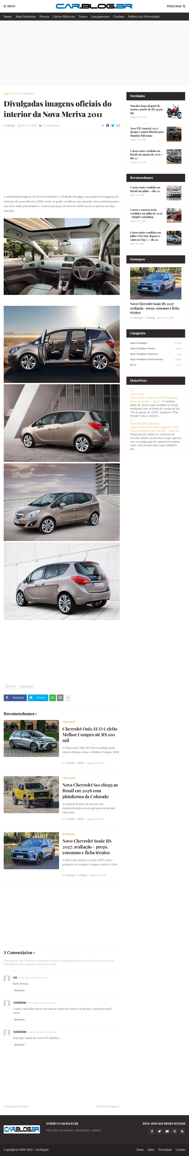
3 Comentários (51, 125)
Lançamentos (100, 16)
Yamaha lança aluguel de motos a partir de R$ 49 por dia (146, 109)
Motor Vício (137, 394)
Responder (19, 990)
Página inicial (12, 93)
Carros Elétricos (64, 16)
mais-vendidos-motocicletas (155, 359)
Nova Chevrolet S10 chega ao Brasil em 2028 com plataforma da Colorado (90, 790)
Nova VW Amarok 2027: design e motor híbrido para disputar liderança (147, 132)
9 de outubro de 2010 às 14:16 (42, 1003)
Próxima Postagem (107, 1106)
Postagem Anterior (17, 1106)
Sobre (151, 1149)
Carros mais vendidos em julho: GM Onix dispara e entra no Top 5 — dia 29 (145, 236)
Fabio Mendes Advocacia (144, 423)
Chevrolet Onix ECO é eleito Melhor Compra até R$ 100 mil (89, 734)
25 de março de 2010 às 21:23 (33, 977)
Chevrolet (28, 93)
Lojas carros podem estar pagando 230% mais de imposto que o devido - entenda (154, 428)
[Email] (118, 125)
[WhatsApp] (52, 697)
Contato (118, 16)
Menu (11, 6)
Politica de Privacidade (144, 16)
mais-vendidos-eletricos (155, 354)
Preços (44, 16)
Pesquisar (174, 6)
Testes (83, 16)
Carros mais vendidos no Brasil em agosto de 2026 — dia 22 (146, 154)
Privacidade (165, 1149)
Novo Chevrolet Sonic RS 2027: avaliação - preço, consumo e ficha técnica (86, 846)
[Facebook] (107, 125)
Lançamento (26, 686)
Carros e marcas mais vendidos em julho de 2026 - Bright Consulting (146, 213)
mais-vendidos (155, 343)
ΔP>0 (155, 365)
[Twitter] (112, 125)
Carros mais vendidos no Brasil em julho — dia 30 (145, 189)
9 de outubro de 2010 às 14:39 (42, 1032)
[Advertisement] (94, 53)
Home (8, 16)
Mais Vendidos (26, 16)
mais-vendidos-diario (155, 348)
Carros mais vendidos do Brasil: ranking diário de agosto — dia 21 (154, 399)
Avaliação (68, 834)
